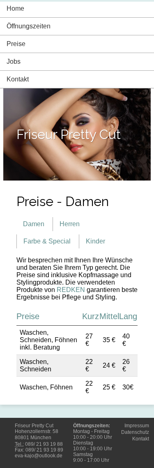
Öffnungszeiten (29, 26)
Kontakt (18, 79)
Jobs (14, 61)
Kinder (95, 241)
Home (15, 8)
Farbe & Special (47, 241)
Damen (33, 223)
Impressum (136, 426)
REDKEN (71, 289)
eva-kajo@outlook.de (38, 456)
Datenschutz (135, 432)
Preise (16, 43)
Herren (70, 223)
